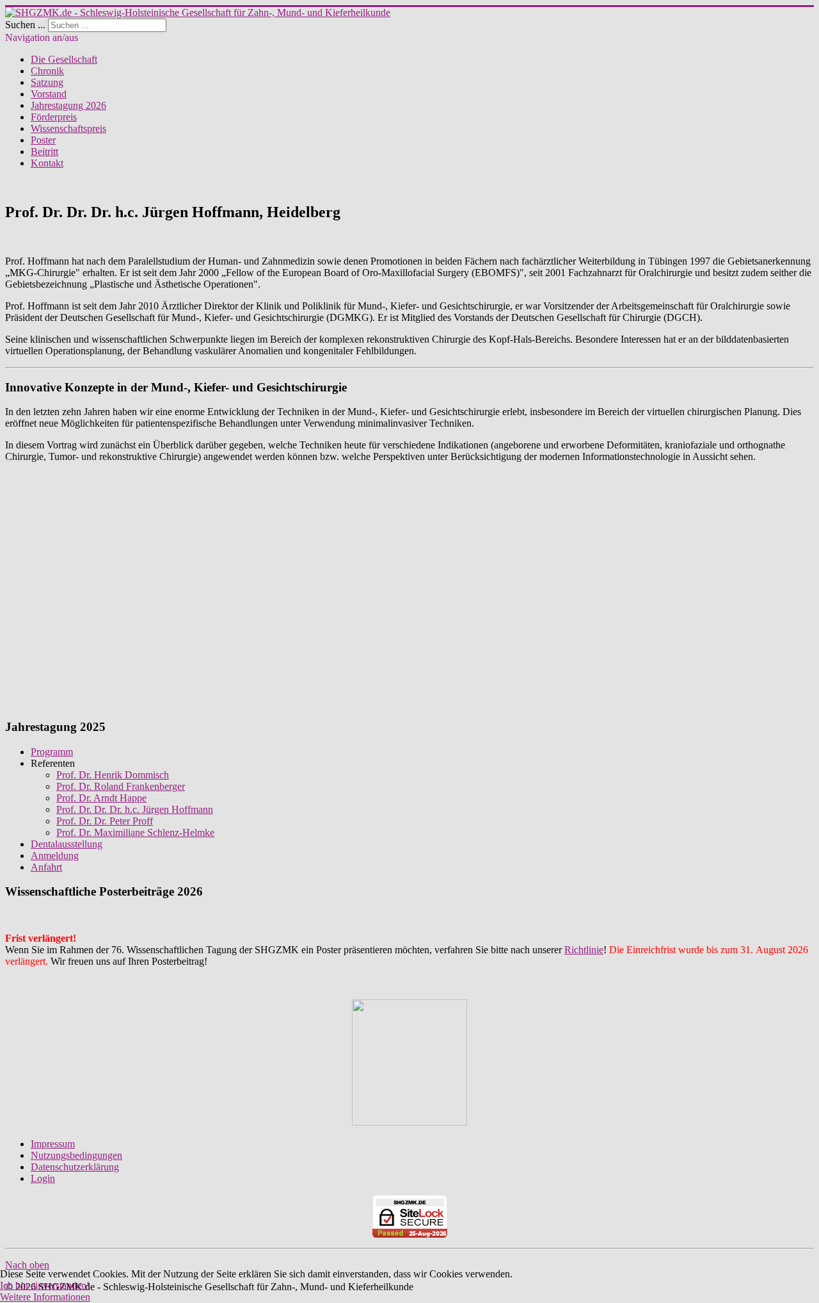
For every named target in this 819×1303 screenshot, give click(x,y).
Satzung (47, 82)
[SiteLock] (409, 1216)
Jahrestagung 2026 (68, 105)
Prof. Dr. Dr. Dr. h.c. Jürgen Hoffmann (134, 809)
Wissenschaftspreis (68, 128)
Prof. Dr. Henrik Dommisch (112, 774)
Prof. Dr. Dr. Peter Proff (104, 820)
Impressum (53, 1143)
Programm (52, 751)
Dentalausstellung (66, 844)
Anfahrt (46, 867)
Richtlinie (583, 949)
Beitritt (44, 151)
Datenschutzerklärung (75, 1166)
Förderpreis (54, 116)
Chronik (47, 70)
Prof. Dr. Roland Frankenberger (120, 786)
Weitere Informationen (45, 1296)
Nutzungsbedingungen (76, 1155)
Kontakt (47, 163)
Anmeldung (55, 855)
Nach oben (27, 1264)
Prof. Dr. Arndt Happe (101, 797)
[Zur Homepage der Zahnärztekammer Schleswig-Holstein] (409, 1122)
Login (43, 1178)
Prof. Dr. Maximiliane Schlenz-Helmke (135, 832)
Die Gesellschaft (64, 59)
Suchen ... (25, 24)
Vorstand (49, 93)
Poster (43, 140)
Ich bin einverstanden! (45, 1285)
